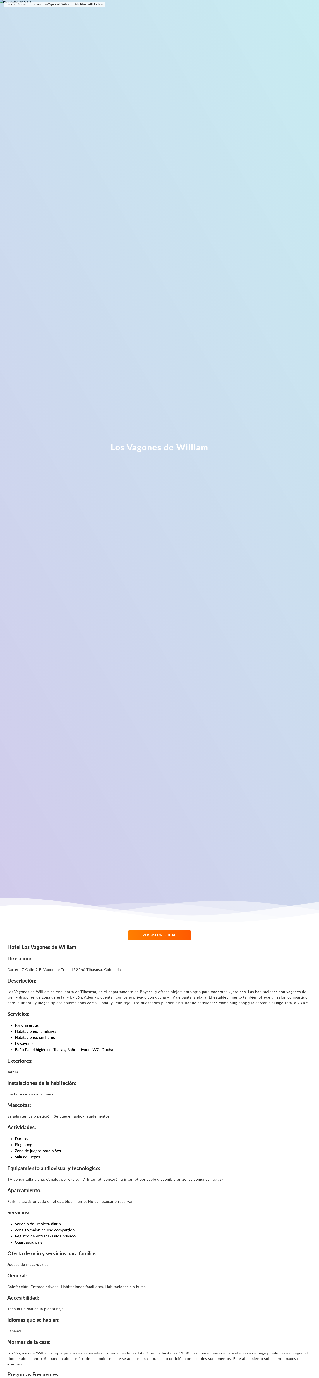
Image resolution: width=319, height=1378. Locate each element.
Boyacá (21, 4)
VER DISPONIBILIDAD (160, 935)
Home (9, 4)
